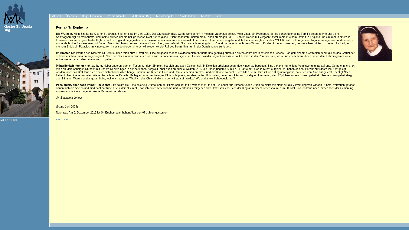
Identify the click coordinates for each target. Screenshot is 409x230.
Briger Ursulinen (92, 16)
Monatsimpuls (164, 16)
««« (58, 119)
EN (15, 119)
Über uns (71, 16)
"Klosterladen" (187, 16)
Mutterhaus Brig (141, 16)
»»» (66, 119)
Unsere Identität (116, 16)
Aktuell (56, 16)
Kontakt (206, 16)
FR (8, 119)
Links (219, 16)
